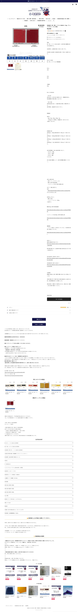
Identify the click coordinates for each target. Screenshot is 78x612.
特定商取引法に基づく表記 (19, 605)
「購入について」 (19, 547)
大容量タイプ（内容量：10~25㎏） (11, 478)
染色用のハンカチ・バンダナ (10, 471)
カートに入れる (59, 299)
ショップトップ (12, 18)
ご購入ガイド (39, 319)
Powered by (38, 609)
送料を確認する (58, 37)
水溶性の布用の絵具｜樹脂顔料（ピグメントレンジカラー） (16, 453)
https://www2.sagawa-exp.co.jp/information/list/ (15, 372)
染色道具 (26, 20)
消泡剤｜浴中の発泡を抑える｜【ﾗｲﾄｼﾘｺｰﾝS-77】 (14, 509)
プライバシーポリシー (9, 605)
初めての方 (48, 18)
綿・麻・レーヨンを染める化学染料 (11, 443)
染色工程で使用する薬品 (9, 488)
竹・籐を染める (8, 464)
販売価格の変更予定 (41, 20)
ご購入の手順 (41, 18)
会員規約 (26, 605)
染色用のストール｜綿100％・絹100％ (12, 474)
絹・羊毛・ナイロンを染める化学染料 (12, 446)
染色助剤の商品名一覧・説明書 (63, 18)
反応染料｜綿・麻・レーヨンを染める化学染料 (13, 450)
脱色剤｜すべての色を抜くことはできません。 (13, 499)
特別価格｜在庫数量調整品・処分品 (11, 513)
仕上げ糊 (6, 495)
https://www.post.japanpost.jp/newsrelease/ (14, 375)
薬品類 (6, 506)
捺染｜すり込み (8, 502)
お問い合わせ (32, 20)
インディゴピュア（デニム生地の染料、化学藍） (14, 467)
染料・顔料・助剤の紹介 (31, 18)
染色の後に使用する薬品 (9, 492)
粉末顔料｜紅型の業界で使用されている (12, 457)
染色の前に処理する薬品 (9, 485)
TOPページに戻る (39, 324)
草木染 (54, 18)
